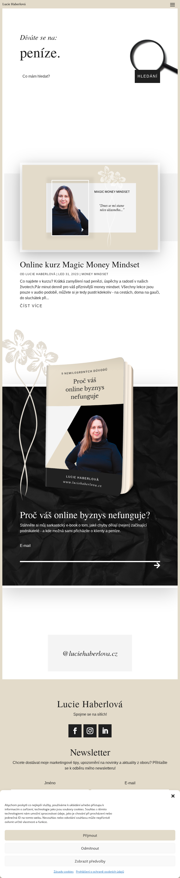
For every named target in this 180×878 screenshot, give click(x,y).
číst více (31, 306)
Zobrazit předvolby (90, 861)
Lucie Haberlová (41, 274)
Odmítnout (90, 848)
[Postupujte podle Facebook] (75, 730)
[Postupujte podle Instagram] (90, 730)
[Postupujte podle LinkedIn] (105, 730)
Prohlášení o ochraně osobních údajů (100, 872)
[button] (173, 796)
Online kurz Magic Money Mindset (79, 264)
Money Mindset (95, 274)
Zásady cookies (64, 872)
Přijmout (90, 835)
